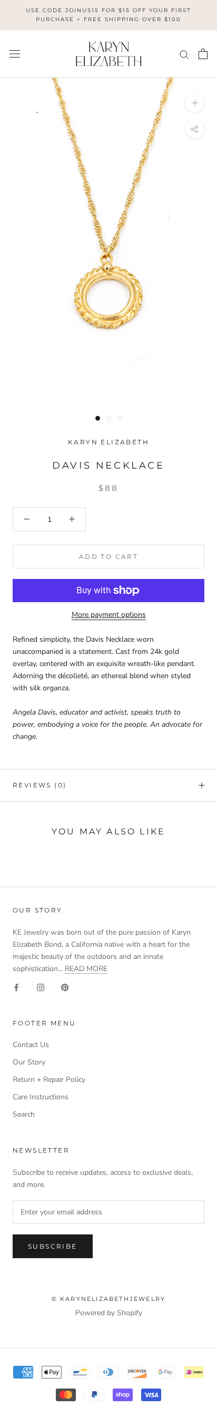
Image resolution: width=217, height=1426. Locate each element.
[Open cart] (203, 54)
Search (24, 1114)
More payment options (109, 615)
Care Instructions (40, 1097)
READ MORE (86, 969)
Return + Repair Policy (49, 1080)
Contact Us (31, 1045)
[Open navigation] (14, 54)
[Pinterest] (64, 987)
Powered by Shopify (108, 1313)
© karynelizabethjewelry (109, 1299)
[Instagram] (40, 987)
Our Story (29, 1062)
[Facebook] (16, 987)
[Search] (184, 54)
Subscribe (52, 1246)
